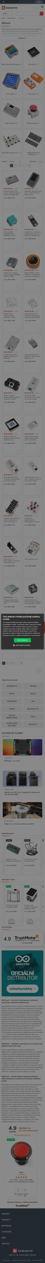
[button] (22, 645)
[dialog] (22, 631)
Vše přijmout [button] (22, 640)
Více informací (35, 635)
